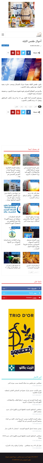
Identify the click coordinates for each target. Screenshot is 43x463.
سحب (21, 106)
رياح (26, 106)
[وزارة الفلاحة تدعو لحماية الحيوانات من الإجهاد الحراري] (12, 232)
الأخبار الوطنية (5, 45)
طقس (16, 106)
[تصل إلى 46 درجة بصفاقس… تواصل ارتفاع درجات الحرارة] (31, 185)
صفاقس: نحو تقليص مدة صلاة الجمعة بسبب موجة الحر (24, 383)
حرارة (30, 106)
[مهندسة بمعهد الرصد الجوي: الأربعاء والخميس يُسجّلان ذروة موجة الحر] (31, 209)
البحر (35, 106)
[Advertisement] (21, 127)
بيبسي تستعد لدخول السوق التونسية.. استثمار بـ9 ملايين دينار (23, 428)
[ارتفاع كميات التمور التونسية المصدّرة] (31, 257)
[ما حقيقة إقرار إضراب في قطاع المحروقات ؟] (12, 257)
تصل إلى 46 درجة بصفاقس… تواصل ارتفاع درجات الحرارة (23, 445)
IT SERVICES (16, 460)
